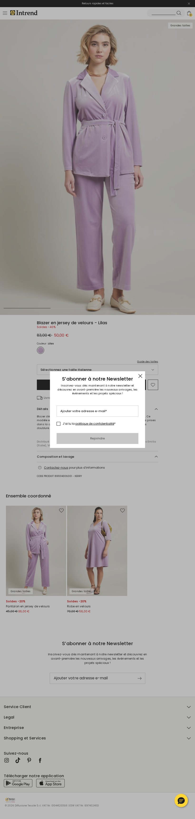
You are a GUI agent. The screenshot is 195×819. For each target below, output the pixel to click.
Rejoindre (97, 438)
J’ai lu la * (89, 424)
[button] (181, 800)
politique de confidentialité (94, 424)
